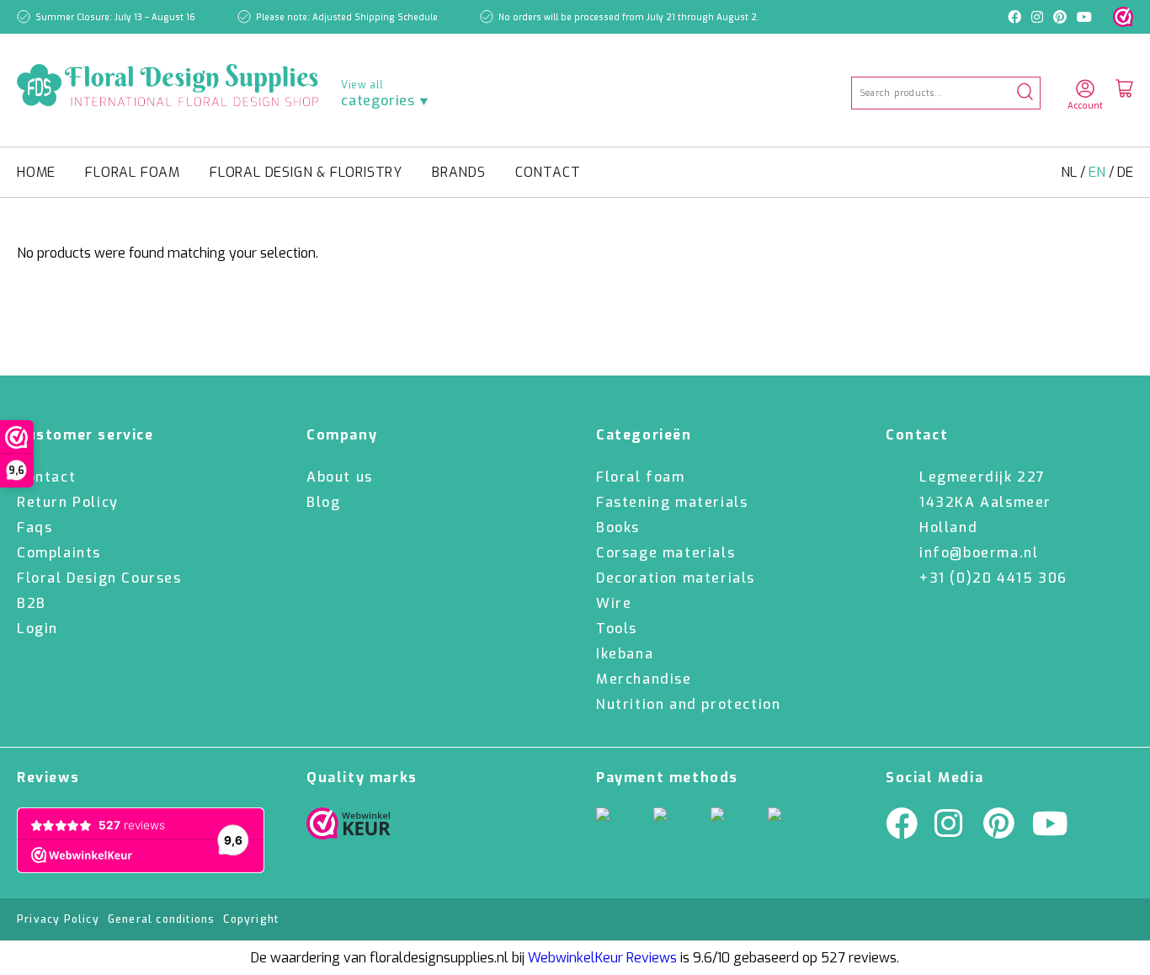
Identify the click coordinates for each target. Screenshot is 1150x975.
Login (37, 628)
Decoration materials (675, 578)
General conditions (162, 919)
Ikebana (624, 654)
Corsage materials (665, 553)
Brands (459, 172)
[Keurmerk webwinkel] (1123, 17)
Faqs (34, 527)
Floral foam (132, 172)
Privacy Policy (58, 919)
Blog (323, 502)
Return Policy (68, 502)
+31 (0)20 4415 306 (993, 578)
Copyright (251, 919)
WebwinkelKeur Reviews (602, 958)
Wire (613, 603)
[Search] (1025, 93)
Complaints (59, 553)
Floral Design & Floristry (306, 172)
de (1125, 172)
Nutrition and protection (688, 704)
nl (1070, 172)
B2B (31, 603)
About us (339, 477)
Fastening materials (672, 502)
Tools (616, 628)
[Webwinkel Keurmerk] (348, 827)
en (1099, 172)
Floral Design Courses (99, 578)
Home (36, 172)
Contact (548, 172)
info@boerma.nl (978, 553)
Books (618, 527)
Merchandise (644, 679)
